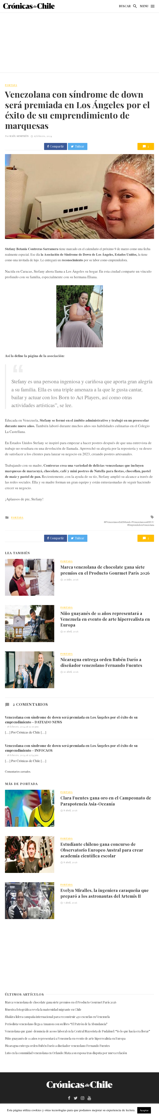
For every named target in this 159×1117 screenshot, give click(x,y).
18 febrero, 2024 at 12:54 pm (22, 755)
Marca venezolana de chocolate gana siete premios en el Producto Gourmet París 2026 (105, 569)
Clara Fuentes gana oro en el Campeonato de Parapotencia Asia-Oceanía (105, 800)
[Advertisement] (79, 43)
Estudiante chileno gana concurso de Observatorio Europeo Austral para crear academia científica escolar (101, 849)
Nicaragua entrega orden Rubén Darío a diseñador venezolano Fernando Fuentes (101, 662)
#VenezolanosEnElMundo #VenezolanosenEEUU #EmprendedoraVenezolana (129, 523)
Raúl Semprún (19, 136)
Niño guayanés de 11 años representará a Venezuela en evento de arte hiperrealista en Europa (105, 619)
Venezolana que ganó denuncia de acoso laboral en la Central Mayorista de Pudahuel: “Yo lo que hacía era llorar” (78, 1031)
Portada (11, 85)
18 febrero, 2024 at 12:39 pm (23, 726)
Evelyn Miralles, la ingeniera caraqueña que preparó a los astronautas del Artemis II (104, 893)
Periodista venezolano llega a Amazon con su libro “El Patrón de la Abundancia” (56, 1024)
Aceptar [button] (144, 1110)
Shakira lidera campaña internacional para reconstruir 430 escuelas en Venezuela (57, 1017)
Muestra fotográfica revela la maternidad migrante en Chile (43, 1010)
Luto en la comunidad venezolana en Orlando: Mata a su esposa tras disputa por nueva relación (66, 1053)
